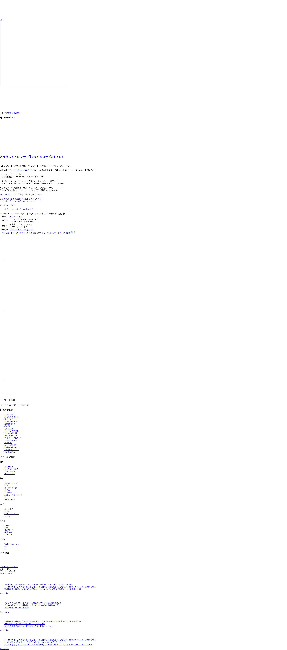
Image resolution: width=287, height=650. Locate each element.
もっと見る (4, 593)
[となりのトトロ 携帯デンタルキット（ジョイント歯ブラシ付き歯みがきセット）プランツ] (12, 345)
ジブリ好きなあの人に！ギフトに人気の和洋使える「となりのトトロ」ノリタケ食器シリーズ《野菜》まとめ (48, 645)
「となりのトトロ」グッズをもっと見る (16, 233)
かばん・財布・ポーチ (13, 495)
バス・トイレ (9, 471)
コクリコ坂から (10, 440)
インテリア (8, 467)
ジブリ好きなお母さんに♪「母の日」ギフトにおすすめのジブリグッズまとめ (35, 642)
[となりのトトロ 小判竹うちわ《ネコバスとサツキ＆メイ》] (12, 277)
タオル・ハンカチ (11, 483)
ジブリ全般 (8, 414)
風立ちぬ (8, 443)
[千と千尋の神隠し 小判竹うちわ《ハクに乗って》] (12, 294)
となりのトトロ (16, 216)
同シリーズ (4, 195)
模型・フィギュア (11, 514)
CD (5, 546)
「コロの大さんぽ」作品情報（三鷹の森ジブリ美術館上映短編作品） (32, 605)
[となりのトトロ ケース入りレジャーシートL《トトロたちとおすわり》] (12, 328)
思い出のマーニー (11, 450)
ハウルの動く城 (10, 433)
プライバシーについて (9, 567)
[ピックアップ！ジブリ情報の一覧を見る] (12, 636)
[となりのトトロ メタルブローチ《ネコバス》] (12, 396)
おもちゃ (8, 516)
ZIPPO (7, 525)
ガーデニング (9, 474)
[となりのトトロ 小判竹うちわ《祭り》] (12, 311)
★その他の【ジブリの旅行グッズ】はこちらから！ (20, 199)
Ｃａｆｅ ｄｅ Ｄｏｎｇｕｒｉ (22, 230)
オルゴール (8, 530)
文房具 (7, 490)
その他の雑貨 (9, 113)
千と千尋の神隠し (11, 431)
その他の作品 (9, 452)
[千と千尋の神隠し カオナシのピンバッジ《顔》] (12, 362)
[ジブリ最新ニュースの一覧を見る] (12, 581)
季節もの (8, 532)
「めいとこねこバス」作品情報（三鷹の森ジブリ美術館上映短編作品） (33, 603)
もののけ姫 (8, 429)
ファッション (9, 492)
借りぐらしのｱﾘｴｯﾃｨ (12, 438)
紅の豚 (7, 426)
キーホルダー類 (10, 488)
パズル (7, 511)
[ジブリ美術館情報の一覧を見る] (12, 617)
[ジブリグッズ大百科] (36, 13)
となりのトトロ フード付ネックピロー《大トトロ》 (32, 156)
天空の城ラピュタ (11, 419)
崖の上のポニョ (10, 436)
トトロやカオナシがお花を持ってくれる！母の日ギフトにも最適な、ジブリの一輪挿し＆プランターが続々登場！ (50, 587)
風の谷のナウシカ (11, 417)
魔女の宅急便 (9, 424)
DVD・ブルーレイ (11, 544)
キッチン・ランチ (11, 469)
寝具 (18, 113)
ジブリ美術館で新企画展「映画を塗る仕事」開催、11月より (28, 626)
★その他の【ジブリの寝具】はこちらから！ (18, 201)
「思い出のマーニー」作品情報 (17, 608)
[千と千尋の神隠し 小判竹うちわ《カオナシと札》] (12, 260)
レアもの (8, 535)
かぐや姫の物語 (10, 445)
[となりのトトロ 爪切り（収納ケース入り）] (12, 379)
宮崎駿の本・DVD (11, 447)
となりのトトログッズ (23, 170)
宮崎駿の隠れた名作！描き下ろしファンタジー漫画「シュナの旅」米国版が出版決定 (38, 584)
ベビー (7, 497)
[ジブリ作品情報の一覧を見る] (12, 599)
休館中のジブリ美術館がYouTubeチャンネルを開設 (24, 624)
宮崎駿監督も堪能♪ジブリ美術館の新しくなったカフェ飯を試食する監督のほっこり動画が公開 (42, 589)
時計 (6, 527)
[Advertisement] (19, 136)
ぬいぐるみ (8, 509)
